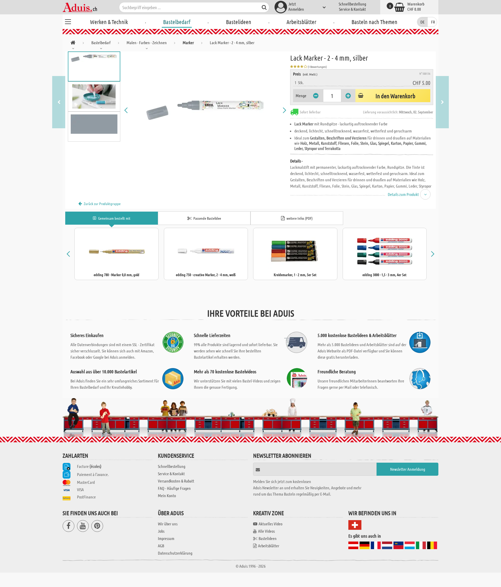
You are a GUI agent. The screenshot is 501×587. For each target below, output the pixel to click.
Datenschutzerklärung (175, 552)
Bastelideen (238, 21)
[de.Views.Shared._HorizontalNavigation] (73, 43)
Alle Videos (266, 530)
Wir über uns (167, 523)
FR (433, 21)
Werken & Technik (109, 21)
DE (422, 21)
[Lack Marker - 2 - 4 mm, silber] (205, 110)
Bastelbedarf (176, 21)
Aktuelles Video (270, 523)
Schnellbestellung (352, 3)
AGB (161, 545)
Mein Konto (167, 495)
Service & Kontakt (352, 9)
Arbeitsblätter (301, 21)
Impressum (166, 538)
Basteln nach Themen (374, 21)
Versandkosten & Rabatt (176, 480)
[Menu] (68, 21)
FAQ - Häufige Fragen (174, 488)
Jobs (161, 530)
